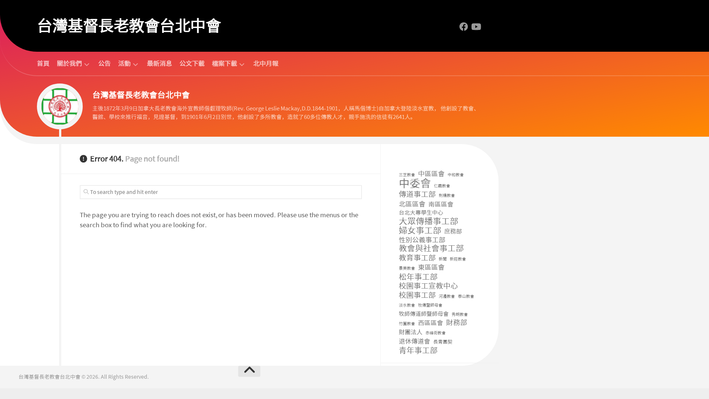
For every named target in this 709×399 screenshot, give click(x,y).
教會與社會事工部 (431, 249)
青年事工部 (418, 351)
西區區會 (430, 323)
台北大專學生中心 (421, 212)
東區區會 (431, 267)
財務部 (456, 323)
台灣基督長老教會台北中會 (129, 26)
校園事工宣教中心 (428, 286)
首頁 (43, 63)
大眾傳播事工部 (428, 221)
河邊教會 (447, 296)
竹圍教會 (407, 324)
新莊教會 (458, 259)
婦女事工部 (420, 230)
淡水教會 (407, 305)
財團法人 (410, 332)
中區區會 (431, 174)
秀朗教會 (460, 314)
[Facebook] (463, 26)
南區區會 (440, 204)
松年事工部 (418, 277)
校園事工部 (417, 295)
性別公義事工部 (422, 240)
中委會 (415, 184)
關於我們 (69, 64)
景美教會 (407, 268)
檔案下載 (224, 64)
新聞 (443, 259)
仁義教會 (442, 186)
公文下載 (192, 63)
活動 (124, 64)
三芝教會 (407, 175)
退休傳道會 (414, 341)
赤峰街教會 (435, 333)
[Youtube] (475, 26)
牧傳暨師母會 (430, 305)
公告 (104, 63)
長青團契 (442, 342)
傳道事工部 (417, 194)
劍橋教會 (447, 195)
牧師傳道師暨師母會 (424, 314)
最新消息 (159, 63)
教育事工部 (417, 258)
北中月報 (265, 63)
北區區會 (412, 204)
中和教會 (456, 175)
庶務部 (453, 231)
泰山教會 (466, 296)
